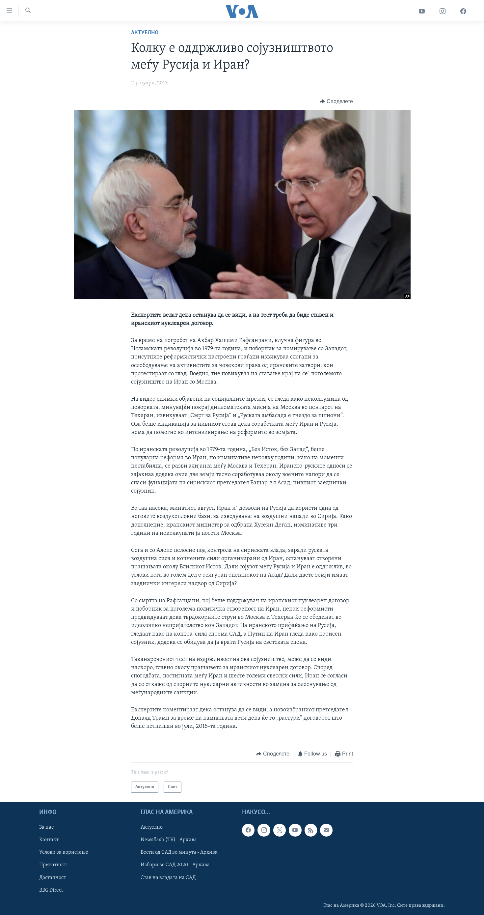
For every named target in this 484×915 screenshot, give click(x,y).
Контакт (49, 840)
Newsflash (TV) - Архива (169, 840)
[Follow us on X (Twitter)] (279, 830)
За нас (46, 827)
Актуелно (145, 33)
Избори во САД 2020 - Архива (175, 865)
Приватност (53, 865)
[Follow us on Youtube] (295, 830)
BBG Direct (51, 890)
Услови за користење (63, 852)
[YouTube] (422, 11)
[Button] (336, 101)
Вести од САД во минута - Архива (179, 852)
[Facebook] (463, 11)
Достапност (52, 877)
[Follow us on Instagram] (263, 830)
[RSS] (311, 830)
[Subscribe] (326, 830)
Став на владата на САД (168, 877)
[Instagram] (442, 11)
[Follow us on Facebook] (248, 830)
